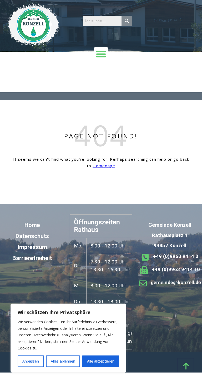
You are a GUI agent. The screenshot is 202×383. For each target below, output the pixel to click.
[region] (68, 338)
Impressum (32, 247)
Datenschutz (32, 236)
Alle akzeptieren (100, 361)
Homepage (104, 165)
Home (32, 225)
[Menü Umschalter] (101, 54)
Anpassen (30, 361)
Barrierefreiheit (32, 258)
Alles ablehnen (63, 361)
